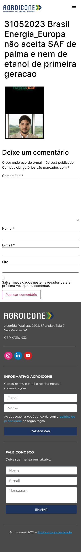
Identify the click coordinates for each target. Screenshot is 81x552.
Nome (8, 228)
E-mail (8, 245)
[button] (74, 7)
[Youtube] (28, 356)
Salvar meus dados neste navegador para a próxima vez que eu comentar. (36, 284)
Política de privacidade (55, 532)
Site (5, 261)
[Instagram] (8, 356)
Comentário (12, 175)
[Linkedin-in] (18, 356)
